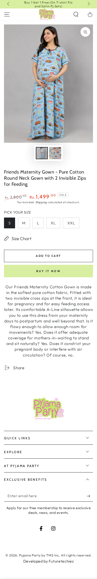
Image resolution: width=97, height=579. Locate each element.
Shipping (41, 202)
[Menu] (7, 14)
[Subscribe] (90, 496)
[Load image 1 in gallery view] (42, 153)
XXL (71, 223)
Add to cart (48, 256)
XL (53, 223)
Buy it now (48, 271)
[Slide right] (88, 4)
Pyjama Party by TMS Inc (39, 555)
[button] (76, 14)
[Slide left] (8, 4)
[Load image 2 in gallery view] (55, 153)
